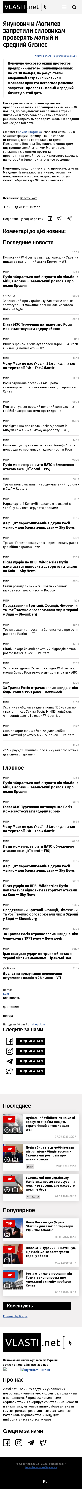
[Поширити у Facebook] (50, 219)
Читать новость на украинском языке (56, 56)
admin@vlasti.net (36, 1364)
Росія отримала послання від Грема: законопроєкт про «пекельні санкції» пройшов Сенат (39, 387)
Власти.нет (28, 198)
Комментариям (29, 132)
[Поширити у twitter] (59, 218)
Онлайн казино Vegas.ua (41, 1467)
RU (45, 1481)
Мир (6, 272)
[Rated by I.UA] (11, 1370)
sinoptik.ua (38, 1024)
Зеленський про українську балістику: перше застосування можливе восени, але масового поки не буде (38, 305)
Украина (9, 296)
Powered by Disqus (15, 1316)
